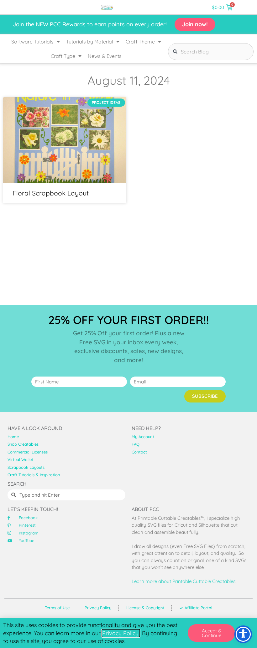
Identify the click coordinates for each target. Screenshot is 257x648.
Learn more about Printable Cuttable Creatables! (184, 581)
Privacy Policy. (120, 633)
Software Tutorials (32, 41)
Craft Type (63, 56)
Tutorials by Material (89, 41)
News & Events (105, 56)
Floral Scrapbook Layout (51, 193)
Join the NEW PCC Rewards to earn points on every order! (90, 24)
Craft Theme (140, 41)
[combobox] (211, 51)
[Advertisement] (128, 253)
